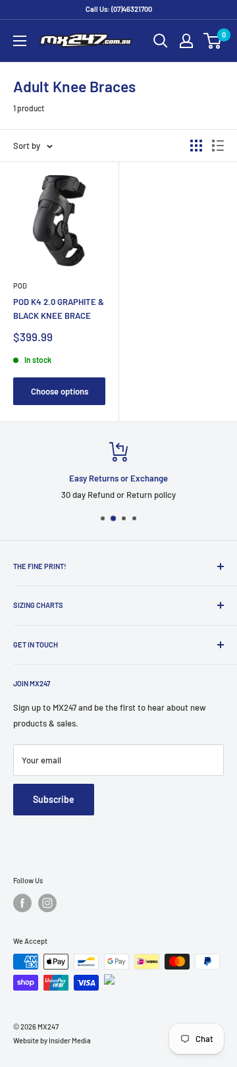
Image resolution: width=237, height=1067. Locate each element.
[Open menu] (19, 41)
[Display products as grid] (196, 145)
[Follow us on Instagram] (47, 903)
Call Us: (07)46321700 (119, 9)
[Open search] (160, 41)
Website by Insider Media (52, 1040)
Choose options (59, 391)
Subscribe (53, 799)
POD (20, 285)
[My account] (186, 41)
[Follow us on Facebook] (22, 903)
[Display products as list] (218, 145)
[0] (213, 41)
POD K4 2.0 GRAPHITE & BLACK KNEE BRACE (58, 308)
